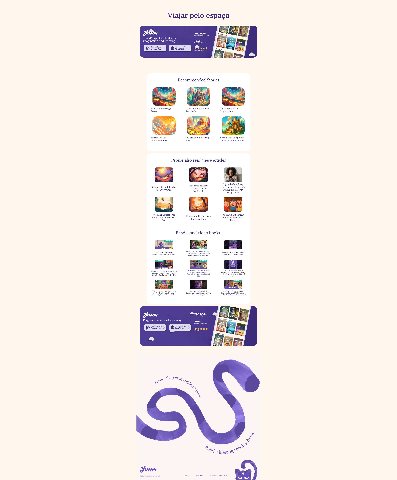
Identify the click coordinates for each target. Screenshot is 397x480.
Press (186, 476)
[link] (155, 48)
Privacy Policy (199, 476)
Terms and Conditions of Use (218, 476)
